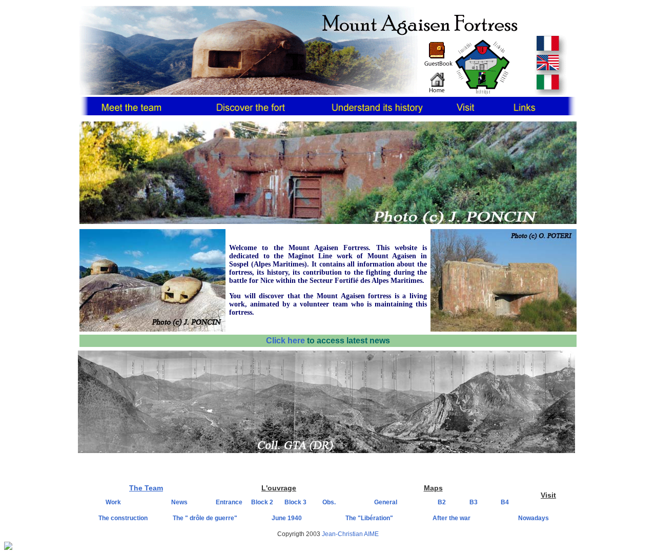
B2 (442, 502)
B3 (473, 502)
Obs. (329, 502)
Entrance (229, 502)
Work (113, 502)
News (179, 502)
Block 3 (295, 502)
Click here (286, 340)
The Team (146, 488)
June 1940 (287, 518)
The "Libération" (369, 518)
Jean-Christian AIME (350, 534)
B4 (505, 502)
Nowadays (533, 518)
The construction (123, 518)
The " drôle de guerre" (205, 518)
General (385, 502)
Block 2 (262, 502)
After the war (451, 518)
